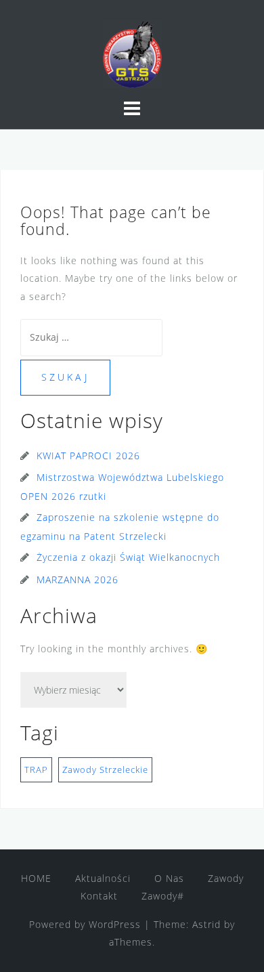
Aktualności (103, 878)
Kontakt (99, 895)
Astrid (206, 924)
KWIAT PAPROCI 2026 (88, 455)
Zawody (226, 878)
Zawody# (162, 895)
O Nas (169, 878)
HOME (36, 878)
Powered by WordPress (85, 924)
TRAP (36, 769)
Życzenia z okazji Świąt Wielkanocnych (128, 557)
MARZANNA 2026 (77, 579)
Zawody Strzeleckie (105, 769)
